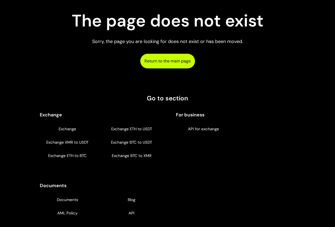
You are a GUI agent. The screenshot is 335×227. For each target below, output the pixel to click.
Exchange (67, 129)
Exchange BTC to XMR (132, 155)
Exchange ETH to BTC (67, 155)
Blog (131, 199)
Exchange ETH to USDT (131, 129)
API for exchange (203, 129)
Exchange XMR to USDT (67, 142)
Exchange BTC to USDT (131, 142)
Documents (67, 199)
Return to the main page (167, 61)
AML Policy (67, 213)
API (132, 213)
